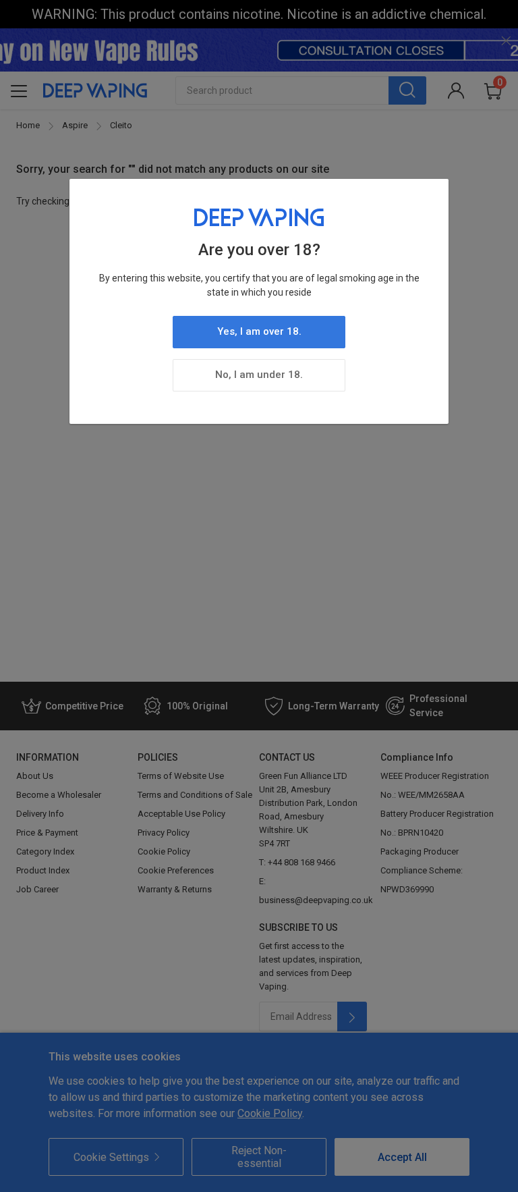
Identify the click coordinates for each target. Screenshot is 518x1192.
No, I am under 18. (259, 375)
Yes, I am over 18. (259, 331)
